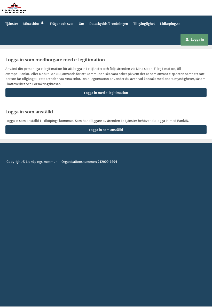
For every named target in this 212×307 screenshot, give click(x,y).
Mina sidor (31, 23)
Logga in (195, 39)
